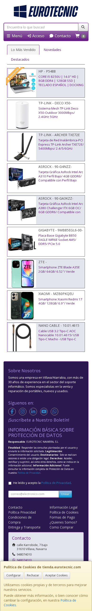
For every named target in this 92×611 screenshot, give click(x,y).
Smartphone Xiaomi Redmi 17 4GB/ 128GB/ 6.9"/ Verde (60, 301)
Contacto (62, 35)
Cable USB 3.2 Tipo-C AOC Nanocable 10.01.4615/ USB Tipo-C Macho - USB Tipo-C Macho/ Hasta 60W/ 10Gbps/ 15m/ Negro (59, 339)
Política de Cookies (64, 512)
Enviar (65, 494)
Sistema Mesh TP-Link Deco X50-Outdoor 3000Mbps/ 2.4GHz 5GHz (58, 112)
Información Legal (63, 507)
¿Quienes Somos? (63, 522)
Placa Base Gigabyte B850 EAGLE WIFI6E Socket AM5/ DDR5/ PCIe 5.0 (57, 239)
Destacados (20, 59)
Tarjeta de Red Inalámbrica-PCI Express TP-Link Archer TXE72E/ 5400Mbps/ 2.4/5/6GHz (61, 144)
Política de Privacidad (28, 472)
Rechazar (33, 575)
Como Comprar (61, 527)
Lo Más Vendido (23, 49)
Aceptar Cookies (56, 575)
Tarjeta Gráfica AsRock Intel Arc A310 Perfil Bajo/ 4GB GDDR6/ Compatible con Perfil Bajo (60, 176)
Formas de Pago (62, 517)
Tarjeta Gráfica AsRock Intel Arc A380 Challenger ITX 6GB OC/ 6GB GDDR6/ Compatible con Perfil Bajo (60, 210)
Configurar (13, 575)
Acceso (37, 35)
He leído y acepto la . (42, 483)
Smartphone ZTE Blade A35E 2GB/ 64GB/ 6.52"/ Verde (59, 269)
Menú (16, 35)
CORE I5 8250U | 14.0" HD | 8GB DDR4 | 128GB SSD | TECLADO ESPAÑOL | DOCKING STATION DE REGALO (61, 82)
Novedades (52, 49)
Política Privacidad (22, 512)
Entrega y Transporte (24, 527)
